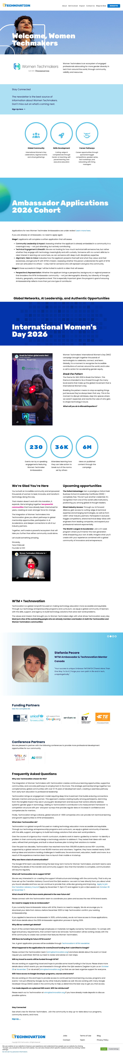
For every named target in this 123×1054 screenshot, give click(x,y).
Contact (66, 1040)
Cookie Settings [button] (113, 1049)
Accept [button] (104, 1049)
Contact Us (90, 6)
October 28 (104, 887)
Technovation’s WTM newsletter (75, 943)
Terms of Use (85, 1035)
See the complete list (21, 708)
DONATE (114, 6)
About (64, 6)
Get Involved (73, 6)
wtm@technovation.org (57, 952)
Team (82, 1040)
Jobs (65, 1035)
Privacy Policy (102, 1040)
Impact (82, 6)
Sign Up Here (18, 109)
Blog (99, 1035)
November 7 (19, 890)
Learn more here (83, 230)
